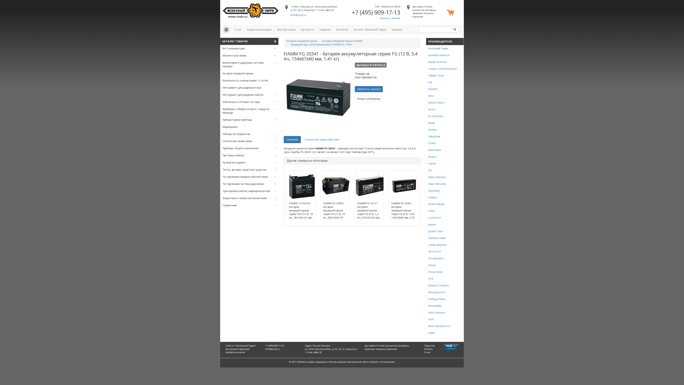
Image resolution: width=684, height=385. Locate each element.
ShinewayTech (436, 292)
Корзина (397, 29)
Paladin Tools (436, 75)
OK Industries (436, 258)
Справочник (229, 205)
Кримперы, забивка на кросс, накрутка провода (245, 110)
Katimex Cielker (437, 238)
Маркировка (229, 127)
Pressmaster (435, 272)
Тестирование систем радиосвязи (243, 184)
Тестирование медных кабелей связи (245, 176)
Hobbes (432, 197)
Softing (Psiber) (437, 299)
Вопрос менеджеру (368, 98)
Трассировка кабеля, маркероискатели (246, 191)
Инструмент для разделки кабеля (242, 94)
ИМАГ (432, 333)
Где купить (307, 29)
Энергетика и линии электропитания (244, 198)
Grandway (434, 190)
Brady (431, 123)
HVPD (431, 211)
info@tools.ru (298, 15)
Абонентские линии (234, 55)
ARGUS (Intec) (436, 102)
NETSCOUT (435, 251)
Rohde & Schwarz (438, 285)
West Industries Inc (439, 326)
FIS (430, 170)
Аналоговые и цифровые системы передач (243, 64)
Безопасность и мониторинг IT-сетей (245, 80)
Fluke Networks (437, 184)
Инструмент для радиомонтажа (241, 87)
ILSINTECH (434, 217)
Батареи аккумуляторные (237, 73)
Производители (440, 41)
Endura (432, 156)
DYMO (432, 143)
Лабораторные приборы (237, 119)
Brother (432, 129)
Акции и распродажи (259, 29)
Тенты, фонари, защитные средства (244, 169)
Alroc (431, 95)
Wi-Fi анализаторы (233, 48)
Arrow (431, 109)
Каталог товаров (235, 41)
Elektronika (434, 150)
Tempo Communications (442, 68)
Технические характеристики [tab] (321, 139)
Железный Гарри (438, 48)
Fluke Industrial (436, 177)
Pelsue (432, 265)
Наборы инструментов (236, 134)
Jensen (432, 224)
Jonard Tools (435, 231)
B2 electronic (435, 116)
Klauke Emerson (437, 62)
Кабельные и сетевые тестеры (241, 102)
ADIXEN (432, 89)
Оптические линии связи (237, 141)
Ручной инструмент (234, 162)
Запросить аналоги (368, 89)
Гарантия (429, 345)
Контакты (342, 29)
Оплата (428, 349)
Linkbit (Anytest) (437, 245)
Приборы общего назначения (240, 148)
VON (431, 319)
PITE (431, 278)
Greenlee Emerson (439, 55)
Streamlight (434, 305)
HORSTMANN (436, 204)
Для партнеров (286, 29)
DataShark (434, 136)
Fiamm (432, 163)
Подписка (325, 29)
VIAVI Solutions (436, 312)
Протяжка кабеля (233, 155)
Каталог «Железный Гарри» (370, 29)
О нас (238, 29)
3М (430, 82)
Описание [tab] (292, 139)
